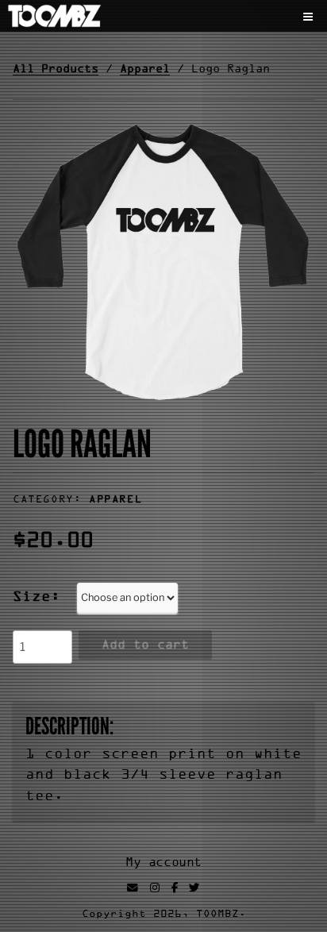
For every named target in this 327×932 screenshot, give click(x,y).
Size (32, 597)
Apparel (145, 69)
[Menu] (310, 17)
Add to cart (145, 645)
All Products (55, 69)
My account (163, 863)
